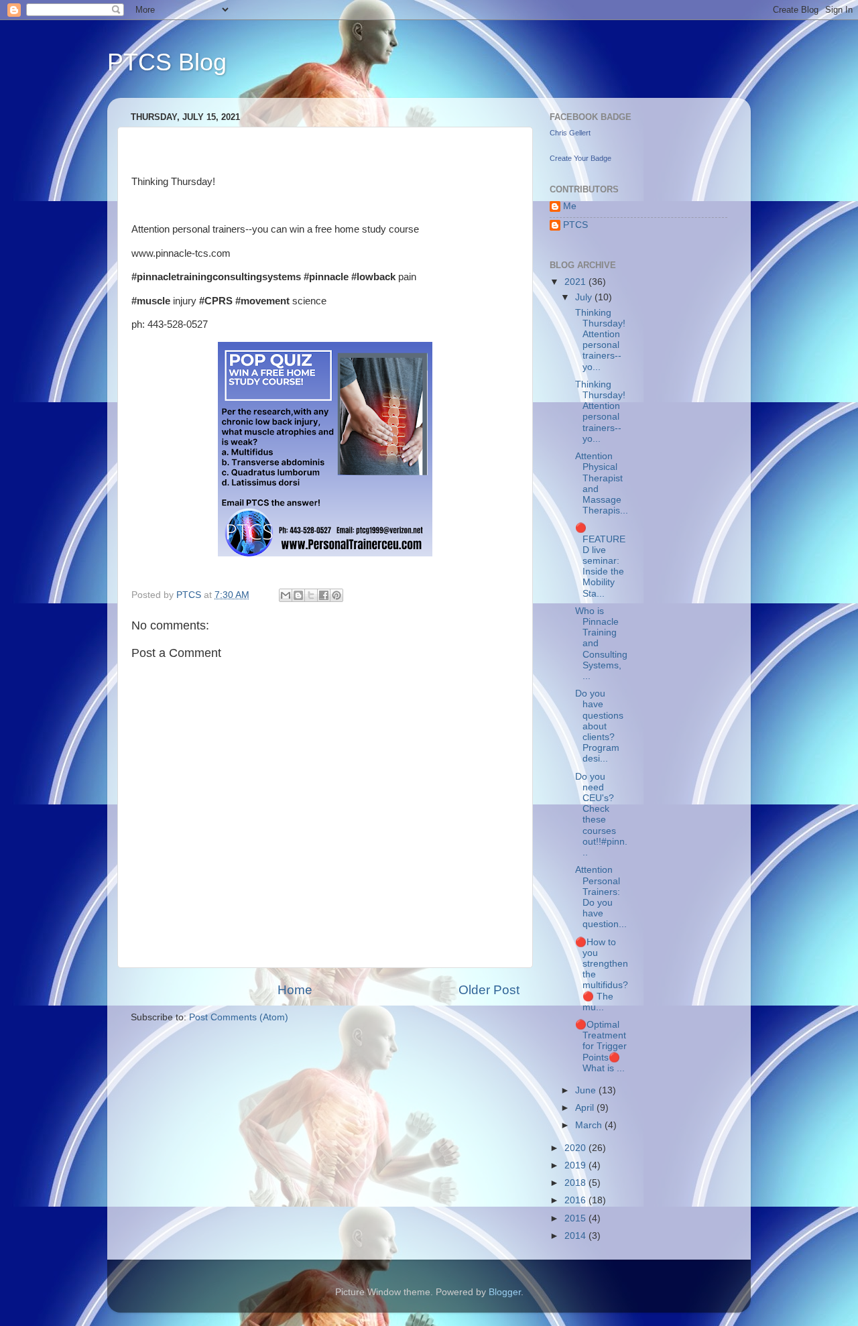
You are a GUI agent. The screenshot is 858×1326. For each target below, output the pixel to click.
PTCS (575, 225)
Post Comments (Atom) (238, 1017)
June (587, 1090)
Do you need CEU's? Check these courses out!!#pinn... (599, 814)
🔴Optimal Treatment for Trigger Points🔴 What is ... (599, 1046)
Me (569, 206)
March (590, 1125)
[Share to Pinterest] (336, 595)
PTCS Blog (167, 62)
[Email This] (285, 595)
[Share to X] (311, 595)
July (585, 297)
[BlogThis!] (298, 595)
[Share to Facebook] (323, 595)
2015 (576, 1218)
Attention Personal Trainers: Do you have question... (599, 897)
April (586, 1108)
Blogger (505, 1292)
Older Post (488, 990)
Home (295, 990)
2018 (576, 1183)
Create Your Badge (580, 158)
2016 (576, 1200)
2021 (576, 282)
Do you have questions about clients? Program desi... (597, 726)
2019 (576, 1165)
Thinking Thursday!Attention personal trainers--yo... (598, 340)
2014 (576, 1236)
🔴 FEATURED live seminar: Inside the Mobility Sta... (598, 560)
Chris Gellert (570, 133)
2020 (576, 1148)
